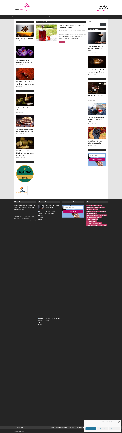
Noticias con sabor (67, 16)
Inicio (2, 16)
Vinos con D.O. (39, 16)
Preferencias (114, 428)
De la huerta (19, 90)
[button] (119, 422)
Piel (100, 223)
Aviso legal (72, 427)
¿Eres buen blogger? (19, 195)
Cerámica (95, 209)
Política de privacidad (82, 427)
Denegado (102, 428)
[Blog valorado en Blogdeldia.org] (22, 190)
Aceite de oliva (98, 205)
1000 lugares (57, 16)
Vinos (90, 78)
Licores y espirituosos (94, 29)
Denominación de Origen (75, 30)
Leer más (62, 42)
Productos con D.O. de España (25, 16)
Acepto (91, 428)
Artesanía (47, 16)
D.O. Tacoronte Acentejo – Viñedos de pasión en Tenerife (96, 119)
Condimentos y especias (23, 21)
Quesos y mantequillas (92, 225)
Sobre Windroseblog (61, 427)
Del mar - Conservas (92, 213)
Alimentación (10, 16)
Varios (101, 225)
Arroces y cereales (99, 207)
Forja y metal (103, 215)
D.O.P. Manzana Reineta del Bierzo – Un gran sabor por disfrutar (25, 153)
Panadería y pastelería (92, 223)
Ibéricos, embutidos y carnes (94, 217)
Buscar (89, 21)
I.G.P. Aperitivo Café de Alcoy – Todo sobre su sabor (95, 48)
